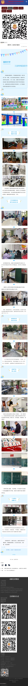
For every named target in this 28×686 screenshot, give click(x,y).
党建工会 (15, 8)
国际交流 (4, 11)
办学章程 (21, 8)
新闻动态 (10, 8)
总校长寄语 (4, 8)
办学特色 (9, 11)
